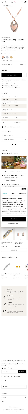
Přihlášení (21, 371)
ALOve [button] (3, 401)
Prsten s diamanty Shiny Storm (6, 274)
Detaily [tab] (13, 193)
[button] (14, 93)
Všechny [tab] (5, 171)
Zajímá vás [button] (4, 393)
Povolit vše (14, 218)
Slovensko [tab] (19, 171)
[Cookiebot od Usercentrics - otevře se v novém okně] (20, 189)
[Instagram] (5, 380)
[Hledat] (5, 2)
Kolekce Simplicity (5, 37)
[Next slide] (26, 266)
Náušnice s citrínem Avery (17, 274)
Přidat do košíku (11, 75)
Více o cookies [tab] (22, 193)
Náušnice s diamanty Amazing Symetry (19, 242)
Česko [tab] (12, 171)
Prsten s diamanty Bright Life (6, 242)
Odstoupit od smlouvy (14, 407)
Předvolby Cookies (13, 223)
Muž (11, 368)
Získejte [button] (3, 397)
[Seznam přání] (22, 2)
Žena (5, 368)
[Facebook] (2, 380)
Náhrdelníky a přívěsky (8, 5)
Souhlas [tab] (5, 193)
